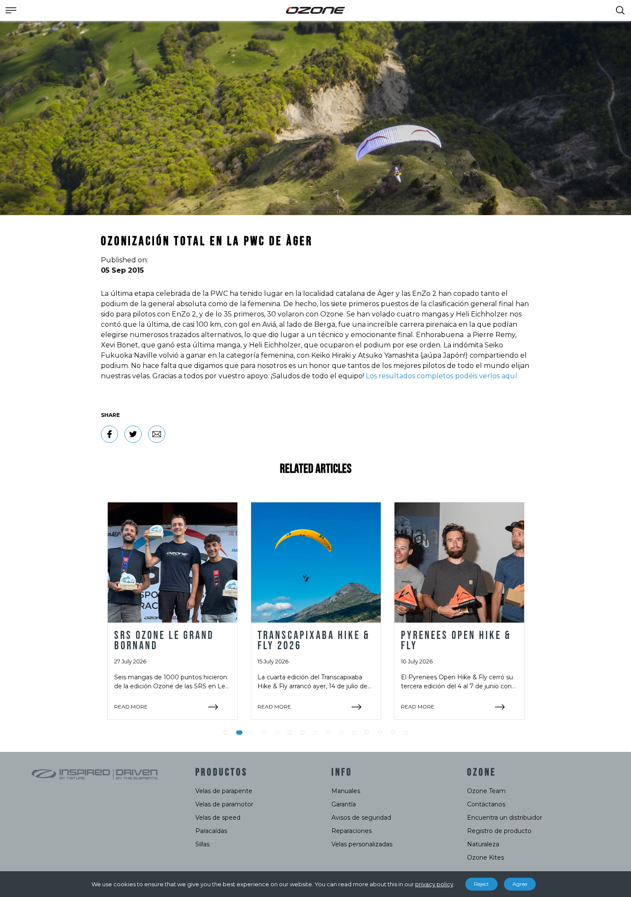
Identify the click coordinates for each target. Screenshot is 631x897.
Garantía (343, 804)
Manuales (345, 791)
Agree (520, 884)
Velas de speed (217, 817)
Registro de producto (499, 831)
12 (367, 732)
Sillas (202, 844)
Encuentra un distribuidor (504, 817)
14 (393, 732)
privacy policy (434, 884)
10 (341, 732)
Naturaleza (483, 844)
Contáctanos (486, 804)
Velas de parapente (223, 791)
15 (405, 732)
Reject (481, 884)
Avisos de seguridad (361, 817)
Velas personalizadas (361, 844)
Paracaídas (211, 831)
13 (380, 732)
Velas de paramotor (224, 804)
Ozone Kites (485, 857)
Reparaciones (351, 831)
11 (354, 732)
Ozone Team (486, 791)
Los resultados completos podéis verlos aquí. (442, 376)
